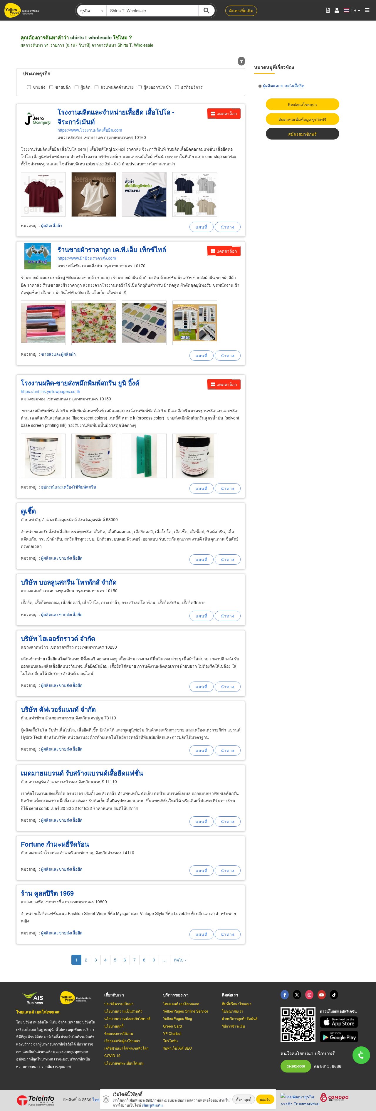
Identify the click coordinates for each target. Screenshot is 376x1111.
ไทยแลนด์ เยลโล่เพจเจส (38, 1012)
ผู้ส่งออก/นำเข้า (157, 87)
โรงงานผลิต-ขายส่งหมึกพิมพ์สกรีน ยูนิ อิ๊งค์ (80, 382)
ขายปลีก (62, 87)
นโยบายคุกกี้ (113, 1025)
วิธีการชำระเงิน (233, 1025)
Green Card (172, 1025)
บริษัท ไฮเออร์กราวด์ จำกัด (58, 638)
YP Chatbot (172, 1033)
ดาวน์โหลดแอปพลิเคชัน (338, 1011)
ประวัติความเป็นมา (119, 1003)
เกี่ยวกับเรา (114, 995)
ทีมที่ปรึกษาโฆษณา (236, 1003)
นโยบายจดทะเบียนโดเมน (123, 1062)
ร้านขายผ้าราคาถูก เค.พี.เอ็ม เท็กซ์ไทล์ (112, 249)
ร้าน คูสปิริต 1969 (47, 893)
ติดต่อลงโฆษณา (302, 105)
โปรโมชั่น (170, 1040)
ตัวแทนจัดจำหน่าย (117, 87)
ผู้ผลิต (85, 87)
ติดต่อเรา (230, 995)
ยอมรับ (265, 1099)
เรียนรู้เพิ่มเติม (152, 1104)
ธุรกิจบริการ (192, 87)
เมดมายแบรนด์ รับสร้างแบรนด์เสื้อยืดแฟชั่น (82, 773)
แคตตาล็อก (226, 113)
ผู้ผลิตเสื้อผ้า (51, 225)
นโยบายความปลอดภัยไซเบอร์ (127, 1018)
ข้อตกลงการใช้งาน (118, 1033)
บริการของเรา (176, 995)
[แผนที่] (201, 227)
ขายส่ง (39, 87)
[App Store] (340, 1022)
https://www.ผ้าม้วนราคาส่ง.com (87, 258)
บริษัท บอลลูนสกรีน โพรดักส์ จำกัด (69, 582)
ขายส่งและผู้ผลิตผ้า (58, 354)
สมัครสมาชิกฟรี (302, 134)
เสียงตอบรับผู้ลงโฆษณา (122, 1040)
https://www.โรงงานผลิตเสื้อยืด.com (90, 130)
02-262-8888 (296, 1066)
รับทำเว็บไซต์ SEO (177, 1047)
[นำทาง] (228, 227)
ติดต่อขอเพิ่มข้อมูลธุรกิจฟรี (302, 119)
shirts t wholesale (91, 37)
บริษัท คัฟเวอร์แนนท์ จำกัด (58, 709)
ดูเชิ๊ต (28, 511)
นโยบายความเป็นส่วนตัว (123, 1010)
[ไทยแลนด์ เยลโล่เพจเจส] (297, 994)
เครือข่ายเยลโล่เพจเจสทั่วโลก (126, 1047)
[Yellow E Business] (285, 994)
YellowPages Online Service (185, 1010)
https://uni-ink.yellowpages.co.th (50, 391)
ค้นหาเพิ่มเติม (241, 11)
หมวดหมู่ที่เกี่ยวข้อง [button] (274, 67)
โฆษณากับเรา (232, 1010)
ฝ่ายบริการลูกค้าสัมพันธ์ (240, 1018)
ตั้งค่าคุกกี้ (243, 1099)
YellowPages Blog (177, 1018)
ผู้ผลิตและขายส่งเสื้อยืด (62, 558)
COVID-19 (112, 1055)
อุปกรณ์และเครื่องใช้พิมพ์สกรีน (68, 487)
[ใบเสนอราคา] (328, 10)
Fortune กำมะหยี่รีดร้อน (55, 844)
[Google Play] (340, 1036)
